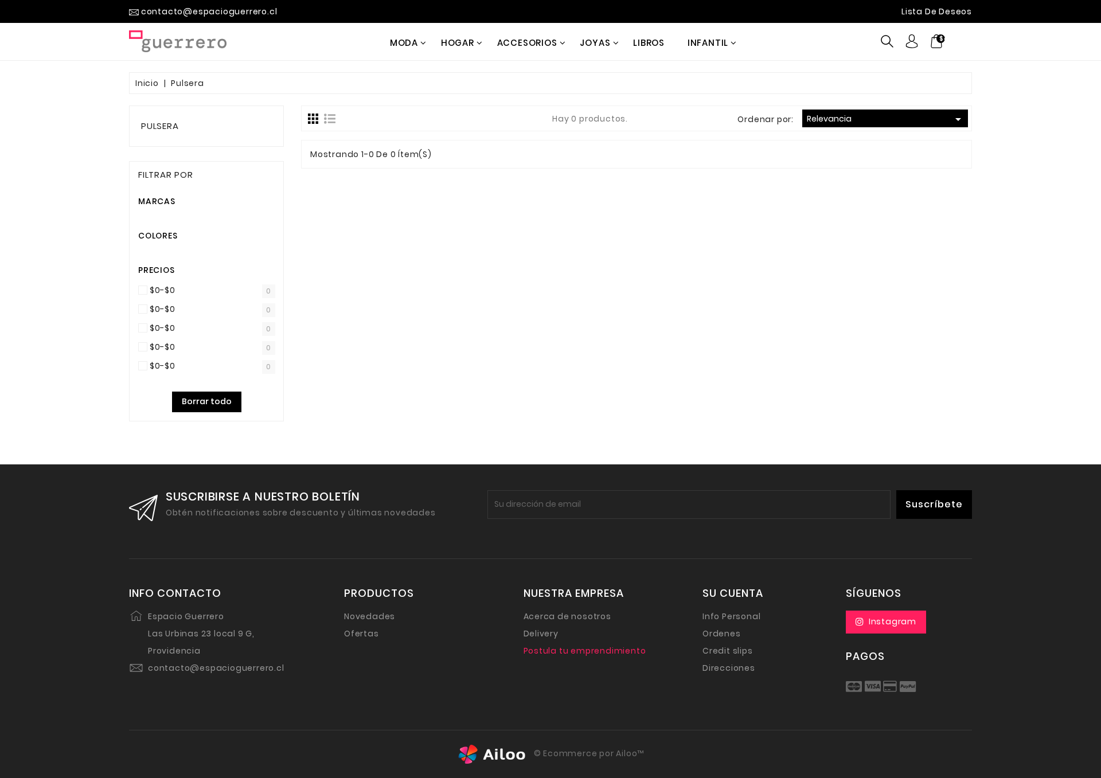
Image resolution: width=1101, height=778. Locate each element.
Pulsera (160, 126)
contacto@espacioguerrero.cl (216, 668)
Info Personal (731, 616)
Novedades (369, 616)
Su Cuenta (732, 593)
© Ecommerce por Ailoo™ (588, 753)
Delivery (541, 633)
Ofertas (361, 633)
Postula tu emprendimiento (585, 650)
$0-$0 (162, 290)
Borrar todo (207, 401)
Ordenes (721, 633)
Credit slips (727, 650)
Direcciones (728, 668)
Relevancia (886, 119)
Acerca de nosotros (567, 616)
